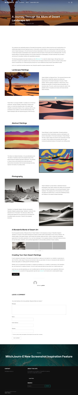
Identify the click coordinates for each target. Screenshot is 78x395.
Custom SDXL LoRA (34, 2)
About (27, 2)
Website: (14, 328)
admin (14, 23)
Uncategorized (21, 23)
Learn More (15, 274)
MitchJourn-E (39, 59)
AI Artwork (22, 2)
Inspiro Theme (7, 392)
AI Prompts (9, 2)
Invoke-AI (42, 270)
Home (16, 2)
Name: (13, 316)
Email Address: (15, 322)
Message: (14, 303)
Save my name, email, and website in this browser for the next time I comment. (28, 334)
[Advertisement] (39, 36)
